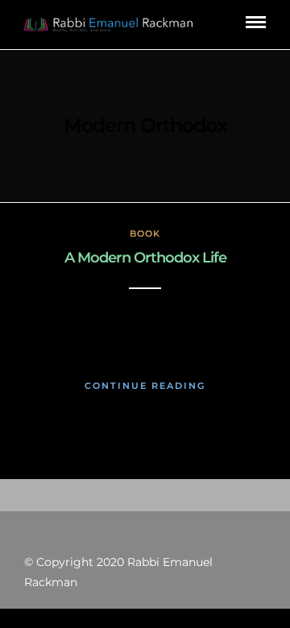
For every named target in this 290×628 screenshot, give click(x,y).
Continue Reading (145, 385)
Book (145, 233)
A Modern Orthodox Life (145, 257)
